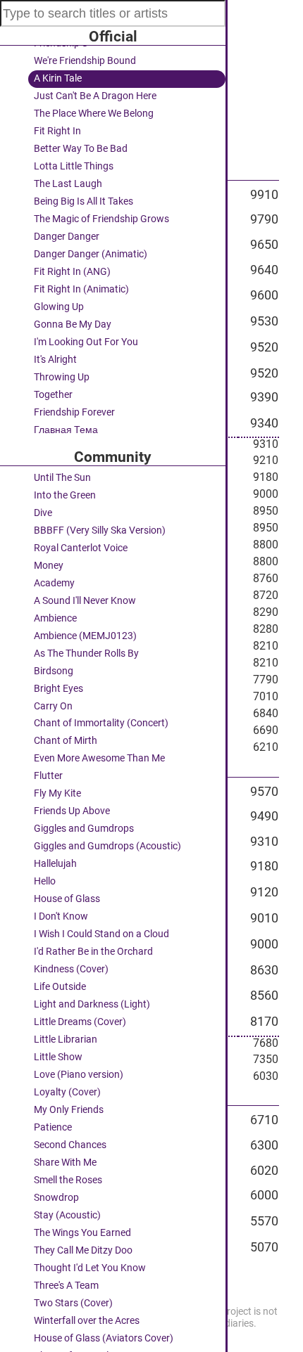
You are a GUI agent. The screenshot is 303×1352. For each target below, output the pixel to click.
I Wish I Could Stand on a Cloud (101, 934)
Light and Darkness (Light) (92, 1004)
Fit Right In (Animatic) (81, 289)
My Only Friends (69, 1110)
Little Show (58, 1057)
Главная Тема (66, 430)
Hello (45, 881)
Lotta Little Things (73, 166)
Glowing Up (59, 307)
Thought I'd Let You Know (90, 1268)
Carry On (53, 706)
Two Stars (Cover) (73, 1303)
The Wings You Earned (82, 1233)
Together (53, 395)
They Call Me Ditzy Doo (83, 1250)
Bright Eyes (58, 689)
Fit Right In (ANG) (72, 272)
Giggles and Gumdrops (84, 829)
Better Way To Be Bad (81, 149)
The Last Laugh (68, 184)
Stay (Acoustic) (67, 1215)
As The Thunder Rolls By (86, 653)
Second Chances (70, 1145)
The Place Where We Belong (94, 114)
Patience (53, 1127)
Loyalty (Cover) (67, 1092)
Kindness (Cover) (71, 969)
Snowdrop (56, 1198)
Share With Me (65, 1162)
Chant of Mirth (65, 741)
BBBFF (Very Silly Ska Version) (100, 530)
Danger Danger (66, 237)
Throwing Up (61, 377)
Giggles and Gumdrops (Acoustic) (107, 846)
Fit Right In (57, 131)
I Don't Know (61, 916)
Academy (54, 583)
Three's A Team (66, 1286)
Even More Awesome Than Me (99, 758)
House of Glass (67, 899)
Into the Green (65, 495)
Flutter (48, 776)
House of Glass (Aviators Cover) (103, 1338)
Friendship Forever (74, 412)
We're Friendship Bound (85, 61)
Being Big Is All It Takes (83, 201)
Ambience (55, 618)
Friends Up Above (72, 811)
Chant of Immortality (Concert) (101, 723)
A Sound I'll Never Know (85, 601)
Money (48, 566)
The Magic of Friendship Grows (101, 219)
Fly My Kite (57, 793)
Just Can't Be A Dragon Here (95, 96)
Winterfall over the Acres (87, 1321)
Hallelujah (55, 864)
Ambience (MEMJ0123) (85, 636)
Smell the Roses (68, 1180)
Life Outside (60, 987)
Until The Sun (62, 478)
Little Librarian (65, 1039)
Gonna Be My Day (72, 324)
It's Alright (55, 360)
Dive (43, 513)
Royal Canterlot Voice (81, 548)
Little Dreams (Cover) (80, 1022)
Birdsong (53, 671)
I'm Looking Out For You (86, 342)
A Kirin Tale (58, 78)
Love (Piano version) (78, 1075)
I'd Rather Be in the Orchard (93, 952)
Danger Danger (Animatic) (90, 254)
